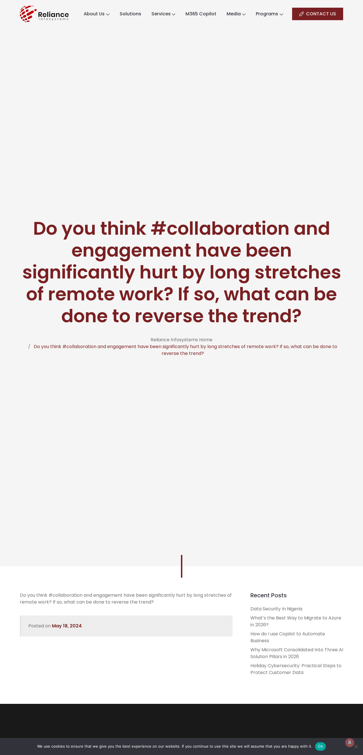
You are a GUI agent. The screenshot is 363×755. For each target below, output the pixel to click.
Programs (267, 14)
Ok (320, 746)
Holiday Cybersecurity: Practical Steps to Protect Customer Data (295, 669)
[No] (356, 746)
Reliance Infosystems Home (181, 339)
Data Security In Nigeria (276, 609)
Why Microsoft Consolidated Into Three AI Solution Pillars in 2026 (296, 653)
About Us (94, 14)
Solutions (130, 14)
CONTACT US (321, 14)
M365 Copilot (200, 14)
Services (161, 14)
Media (234, 14)
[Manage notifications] (349, 742)
